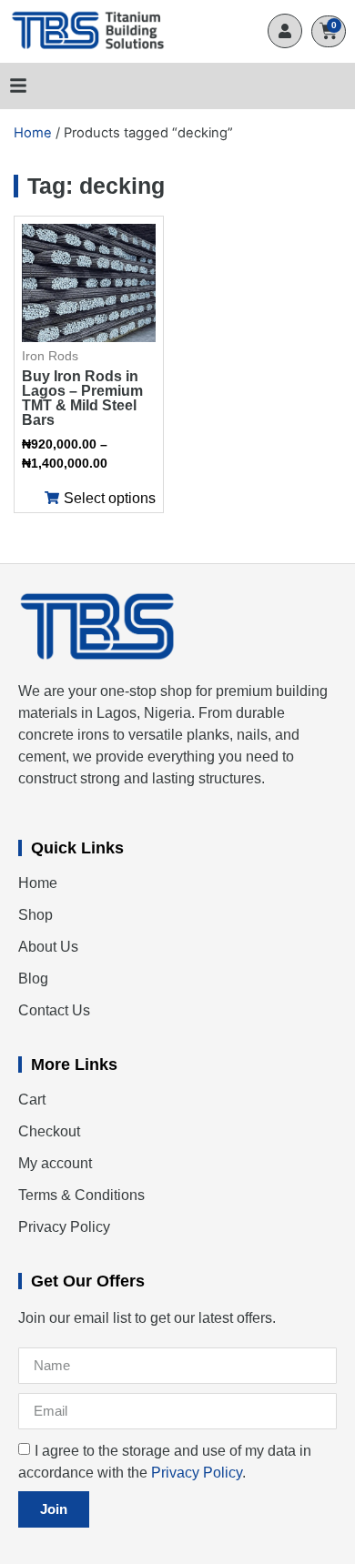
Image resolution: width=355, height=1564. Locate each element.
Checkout (49, 1131)
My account (55, 1163)
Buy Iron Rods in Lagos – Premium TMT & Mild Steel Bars (82, 398)
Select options (110, 498)
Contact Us (54, 1010)
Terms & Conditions (81, 1195)
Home (33, 133)
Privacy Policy (64, 1227)
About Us (48, 946)
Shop (35, 915)
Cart (32, 1099)
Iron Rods (50, 355)
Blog (33, 978)
